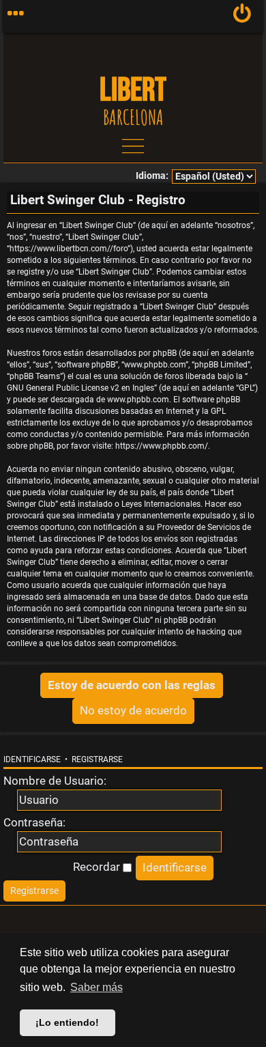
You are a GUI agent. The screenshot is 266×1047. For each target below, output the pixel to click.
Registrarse (97, 759)
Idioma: (152, 176)
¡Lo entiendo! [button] (67, 1022)
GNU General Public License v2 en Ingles (80, 388)
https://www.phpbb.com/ (161, 446)
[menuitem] (242, 16)
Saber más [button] (96, 987)
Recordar (98, 867)
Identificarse (32, 759)
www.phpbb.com (138, 399)
